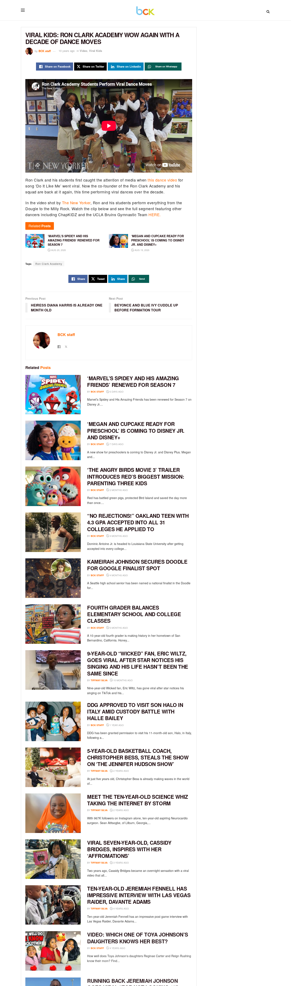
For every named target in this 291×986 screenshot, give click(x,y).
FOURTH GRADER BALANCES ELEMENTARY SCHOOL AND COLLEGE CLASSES (134, 614)
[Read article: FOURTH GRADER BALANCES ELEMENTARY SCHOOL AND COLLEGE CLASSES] (53, 624)
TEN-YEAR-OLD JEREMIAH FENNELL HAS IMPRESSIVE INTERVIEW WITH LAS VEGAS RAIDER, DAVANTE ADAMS (138, 895)
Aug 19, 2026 (141, 250)
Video (83, 51)
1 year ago (116, 725)
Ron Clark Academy (48, 263)
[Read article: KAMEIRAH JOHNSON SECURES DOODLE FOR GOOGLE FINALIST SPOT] (53, 578)
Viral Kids (95, 51)
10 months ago (123, 680)
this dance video (163, 180)
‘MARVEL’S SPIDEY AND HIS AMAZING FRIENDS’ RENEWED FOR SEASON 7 (133, 381)
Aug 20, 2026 (58, 250)
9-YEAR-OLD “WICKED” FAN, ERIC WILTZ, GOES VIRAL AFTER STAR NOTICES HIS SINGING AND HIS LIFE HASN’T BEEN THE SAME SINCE (137, 663)
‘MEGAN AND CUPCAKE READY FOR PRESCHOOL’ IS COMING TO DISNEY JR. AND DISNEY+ (135, 430)
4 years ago (121, 908)
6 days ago (116, 391)
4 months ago (118, 536)
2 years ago (121, 770)
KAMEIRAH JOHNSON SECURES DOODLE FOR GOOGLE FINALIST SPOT (137, 565)
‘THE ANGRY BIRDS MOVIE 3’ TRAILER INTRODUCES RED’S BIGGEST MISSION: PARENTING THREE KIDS (135, 476)
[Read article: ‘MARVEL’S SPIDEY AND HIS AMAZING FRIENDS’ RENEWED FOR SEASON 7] (53, 394)
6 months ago (118, 627)
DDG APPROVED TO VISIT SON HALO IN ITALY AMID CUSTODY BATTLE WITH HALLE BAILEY (135, 711)
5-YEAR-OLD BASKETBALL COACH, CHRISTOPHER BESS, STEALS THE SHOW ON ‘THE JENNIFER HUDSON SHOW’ (138, 757)
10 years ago (67, 51)
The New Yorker (76, 202)
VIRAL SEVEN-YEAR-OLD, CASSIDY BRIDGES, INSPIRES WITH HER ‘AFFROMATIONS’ (129, 849)
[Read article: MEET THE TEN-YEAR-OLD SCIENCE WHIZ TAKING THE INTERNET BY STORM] (53, 813)
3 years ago (121, 862)
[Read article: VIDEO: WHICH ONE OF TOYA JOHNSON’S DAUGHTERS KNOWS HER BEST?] (53, 950)
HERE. (154, 214)
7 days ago (116, 444)
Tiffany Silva (99, 680)
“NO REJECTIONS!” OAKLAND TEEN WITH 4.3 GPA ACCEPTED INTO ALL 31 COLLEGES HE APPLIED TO (138, 522)
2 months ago (118, 490)
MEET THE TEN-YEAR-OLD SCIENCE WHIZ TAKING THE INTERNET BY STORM (137, 800)
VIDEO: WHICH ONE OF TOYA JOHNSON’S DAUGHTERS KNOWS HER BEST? (137, 937)
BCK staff (45, 51)
